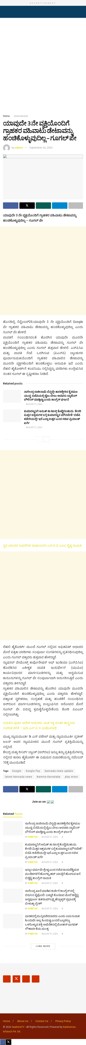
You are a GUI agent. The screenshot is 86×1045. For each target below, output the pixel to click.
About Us (22, 1021)
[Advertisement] (43, 65)
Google (16, 771)
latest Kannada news (18, 776)
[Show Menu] (4, 12)
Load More (43, 946)
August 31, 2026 (34, 404)
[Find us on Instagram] (26, 979)
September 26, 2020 (40, 147)
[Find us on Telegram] (35, 979)
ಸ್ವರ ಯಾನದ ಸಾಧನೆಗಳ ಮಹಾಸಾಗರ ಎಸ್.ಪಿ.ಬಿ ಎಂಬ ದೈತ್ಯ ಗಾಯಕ (42, 545)
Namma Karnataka (48, 776)
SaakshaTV (18, 1027)
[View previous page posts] (39, 439)
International (21, 116)
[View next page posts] (47, 439)
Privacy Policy (63, 1021)
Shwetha (33, 837)
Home (6, 116)
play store (71, 776)
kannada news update (59, 771)
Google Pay (33, 771)
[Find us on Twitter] (16, 979)
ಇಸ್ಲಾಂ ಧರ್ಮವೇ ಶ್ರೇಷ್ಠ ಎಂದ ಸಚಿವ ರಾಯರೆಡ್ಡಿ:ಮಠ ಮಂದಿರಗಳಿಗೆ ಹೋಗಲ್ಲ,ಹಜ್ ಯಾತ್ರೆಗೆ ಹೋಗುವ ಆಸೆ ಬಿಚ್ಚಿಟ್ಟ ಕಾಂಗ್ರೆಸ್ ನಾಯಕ (53, 874)
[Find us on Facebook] (7, 979)
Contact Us (41, 1021)
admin (19, 147)
